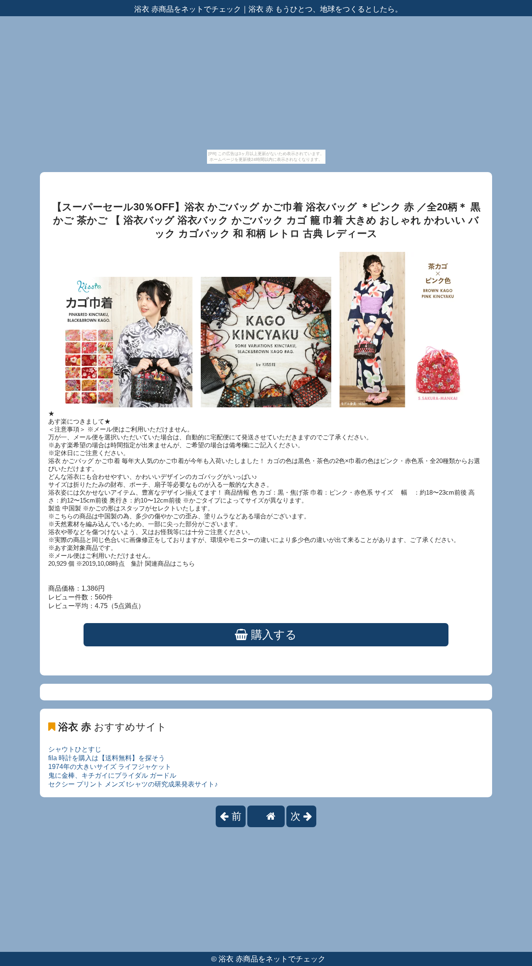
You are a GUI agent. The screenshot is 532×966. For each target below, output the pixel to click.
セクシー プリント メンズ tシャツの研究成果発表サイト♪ (133, 784)
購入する (272, 634)
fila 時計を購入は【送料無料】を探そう (106, 757)
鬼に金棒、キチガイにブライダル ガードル (112, 775)
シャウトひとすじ (74, 749)
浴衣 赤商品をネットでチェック (272, 959)
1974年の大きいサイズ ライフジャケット (109, 766)
